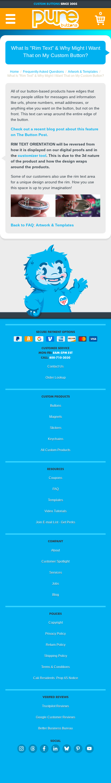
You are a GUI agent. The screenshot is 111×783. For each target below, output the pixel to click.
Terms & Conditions (55, 667)
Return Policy (55, 645)
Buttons (55, 406)
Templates (55, 500)
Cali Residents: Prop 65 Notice (55, 678)
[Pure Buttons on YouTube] (89, 748)
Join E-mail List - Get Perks (55, 522)
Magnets (55, 417)
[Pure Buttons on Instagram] (21, 748)
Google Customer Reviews (55, 717)
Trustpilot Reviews (55, 706)
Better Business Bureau (55, 728)
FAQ (56, 489)
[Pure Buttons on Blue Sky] (67, 748)
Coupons (55, 478)
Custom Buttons (47, 4)
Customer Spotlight (55, 561)
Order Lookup (56, 377)
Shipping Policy (55, 656)
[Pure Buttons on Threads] (33, 748)
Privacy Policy (55, 634)
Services (55, 572)
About (55, 550)
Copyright (55, 623)
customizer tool (32, 155)
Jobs (55, 584)
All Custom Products (55, 450)
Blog (55, 595)
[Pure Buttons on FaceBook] (44, 748)
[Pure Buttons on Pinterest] (78, 748)
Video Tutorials (55, 511)
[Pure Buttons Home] (55, 18)
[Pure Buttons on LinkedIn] (55, 748)
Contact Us (55, 366)
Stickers (55, 428)
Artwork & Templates (55, 225)
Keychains (55, 439)
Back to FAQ (22, 225)
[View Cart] (100, 19)
